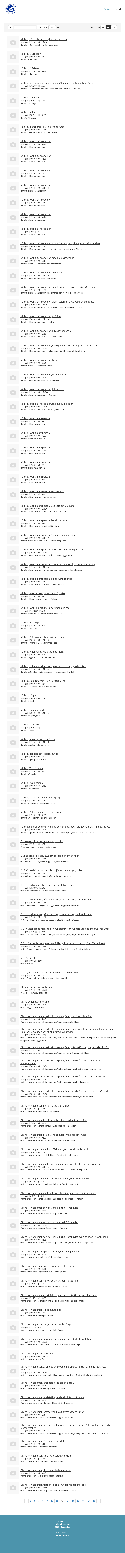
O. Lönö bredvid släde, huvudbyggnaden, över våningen (49, 855)
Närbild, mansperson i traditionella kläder (42, 126)
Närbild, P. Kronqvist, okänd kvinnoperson (42, 637)
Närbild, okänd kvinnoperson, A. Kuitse (40, 316)
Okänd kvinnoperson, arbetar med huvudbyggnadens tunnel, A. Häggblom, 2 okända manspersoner (65, 1426)
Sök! (52, 27)
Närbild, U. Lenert (29, 724)
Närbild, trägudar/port (32, 710)
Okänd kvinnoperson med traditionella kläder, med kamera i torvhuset (58, 1193)
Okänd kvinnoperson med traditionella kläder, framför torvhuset (55, 1178)
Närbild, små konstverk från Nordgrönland (42, 680)
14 (73, 1501)
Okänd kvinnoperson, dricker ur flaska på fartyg (45, 1470)
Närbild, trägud (28, 695)
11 (57, 1501)
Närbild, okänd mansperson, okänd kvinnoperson (46, 578)
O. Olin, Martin (28, 958)
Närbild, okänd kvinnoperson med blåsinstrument (47, 258)
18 (94, 1501)
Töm (58, 27)
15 (78, 1501)
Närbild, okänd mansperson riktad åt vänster (44, 520)
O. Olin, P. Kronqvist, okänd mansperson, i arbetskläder (49, 972)
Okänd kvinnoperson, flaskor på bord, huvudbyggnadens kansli (53, 1484)
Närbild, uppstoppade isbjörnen (37, 739)
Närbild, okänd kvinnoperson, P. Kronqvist (42, 389)
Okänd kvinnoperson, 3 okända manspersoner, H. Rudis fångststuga (56, 1339)
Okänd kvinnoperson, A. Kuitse (36, 1353)
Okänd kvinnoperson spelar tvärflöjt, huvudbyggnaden (49, 1251)
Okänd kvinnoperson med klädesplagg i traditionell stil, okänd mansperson (60, 1164)
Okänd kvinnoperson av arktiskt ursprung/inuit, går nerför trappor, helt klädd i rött (64, 1047)
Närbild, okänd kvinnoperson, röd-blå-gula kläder (46, 403)
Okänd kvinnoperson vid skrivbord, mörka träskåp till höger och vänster (58, 1295)
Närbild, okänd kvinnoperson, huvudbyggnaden (45, 330)
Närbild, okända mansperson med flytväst (42, 593)
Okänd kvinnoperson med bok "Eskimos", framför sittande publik (55, 1149)
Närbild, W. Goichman (31, 768)
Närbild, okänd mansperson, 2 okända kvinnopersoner (49, 535)
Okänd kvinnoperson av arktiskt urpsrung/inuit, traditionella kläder (56, 1016)
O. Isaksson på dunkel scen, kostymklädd (41, 841)
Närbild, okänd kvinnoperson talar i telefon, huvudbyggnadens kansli (57, 301)
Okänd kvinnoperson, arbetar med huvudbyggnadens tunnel (52, 1411)
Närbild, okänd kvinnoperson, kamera (40, 360)
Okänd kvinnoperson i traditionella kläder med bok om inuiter (53, 1120)
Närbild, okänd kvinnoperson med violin (41, 272)
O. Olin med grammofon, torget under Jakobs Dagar (47, 885)
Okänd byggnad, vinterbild (34, 1001)
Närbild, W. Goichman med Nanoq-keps (41, 797)
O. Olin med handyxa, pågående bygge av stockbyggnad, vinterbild (56, 899)
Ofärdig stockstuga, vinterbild (36, 987)
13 (68, 1501)
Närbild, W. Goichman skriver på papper (41, 812)
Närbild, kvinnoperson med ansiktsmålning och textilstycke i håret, (56, 83)
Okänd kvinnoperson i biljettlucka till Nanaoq (45, 1105)
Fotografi (42, 27)
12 (62, 1501)
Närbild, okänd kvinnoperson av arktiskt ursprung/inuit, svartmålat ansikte (60, 243)
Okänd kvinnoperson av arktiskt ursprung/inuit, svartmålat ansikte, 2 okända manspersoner (61, 1062)
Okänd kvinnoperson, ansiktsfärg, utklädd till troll (47, 1382)
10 (52, 1501)
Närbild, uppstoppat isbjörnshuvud (39, 753)
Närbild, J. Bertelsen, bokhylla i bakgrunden (43, 39)
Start (118, 9)
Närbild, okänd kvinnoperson (35, 141)
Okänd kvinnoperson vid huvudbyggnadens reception (49, 1280)
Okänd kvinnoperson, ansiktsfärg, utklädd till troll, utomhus (52, 1397)
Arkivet (107, 9)
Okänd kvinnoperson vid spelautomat (40, 1309)
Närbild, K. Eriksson (30, 53)
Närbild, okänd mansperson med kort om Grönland (47, 505)
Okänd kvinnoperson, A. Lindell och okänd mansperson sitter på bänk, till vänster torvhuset (63, 1368)
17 (89, 1501)
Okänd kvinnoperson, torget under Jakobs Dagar (46, 1324)
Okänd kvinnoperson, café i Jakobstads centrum (45, 1455)
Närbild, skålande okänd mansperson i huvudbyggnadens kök (53, 666)
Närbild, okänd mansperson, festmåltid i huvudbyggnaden (51, 549)
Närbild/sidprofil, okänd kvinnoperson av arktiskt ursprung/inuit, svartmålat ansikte (65, 826)
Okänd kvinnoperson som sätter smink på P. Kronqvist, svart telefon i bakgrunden (64, 1237)
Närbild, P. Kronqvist (31, 622)
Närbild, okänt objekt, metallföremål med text (45, 608)
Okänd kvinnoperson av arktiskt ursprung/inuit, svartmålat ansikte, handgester (62, 1076)
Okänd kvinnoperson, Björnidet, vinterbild (42, 1441)
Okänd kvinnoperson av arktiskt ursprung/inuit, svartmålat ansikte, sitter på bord (64, 1091)
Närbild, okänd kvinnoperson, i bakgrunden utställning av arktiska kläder (59, 345)
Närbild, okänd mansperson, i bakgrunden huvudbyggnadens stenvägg (58, 564)
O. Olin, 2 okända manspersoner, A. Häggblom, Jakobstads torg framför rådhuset (62, 943)
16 (83, 1501)
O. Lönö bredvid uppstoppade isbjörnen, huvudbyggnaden (51, 870)
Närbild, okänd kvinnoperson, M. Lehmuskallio (44, 374)
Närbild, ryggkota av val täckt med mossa (42, 651)
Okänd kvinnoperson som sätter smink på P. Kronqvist (49, 1207)
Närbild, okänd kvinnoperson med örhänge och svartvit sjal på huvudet (58, 287)
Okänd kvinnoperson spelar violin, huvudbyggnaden (48, 1266)
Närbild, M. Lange (29, 97)
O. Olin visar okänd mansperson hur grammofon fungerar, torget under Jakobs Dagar (65, 928)
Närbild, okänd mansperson (35, 418)
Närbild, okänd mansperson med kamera (42, 491)
